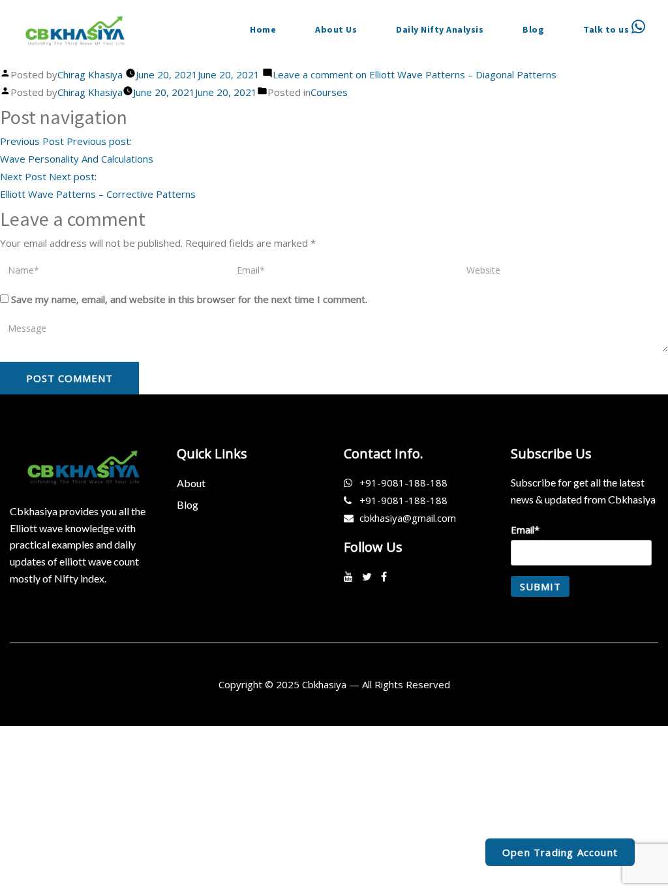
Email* (525, 529)
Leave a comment (414, 74)
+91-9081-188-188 (403, 482)
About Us (336, 29)
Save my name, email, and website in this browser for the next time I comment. (189, 299)
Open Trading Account (560, 852)
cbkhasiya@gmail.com (407, 517)
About (191, 483)
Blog (533, 29)
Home (263, 29)
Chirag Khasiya (90, 74)
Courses (329, 92)
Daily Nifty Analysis (439, 29)
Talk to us (607, 29)
